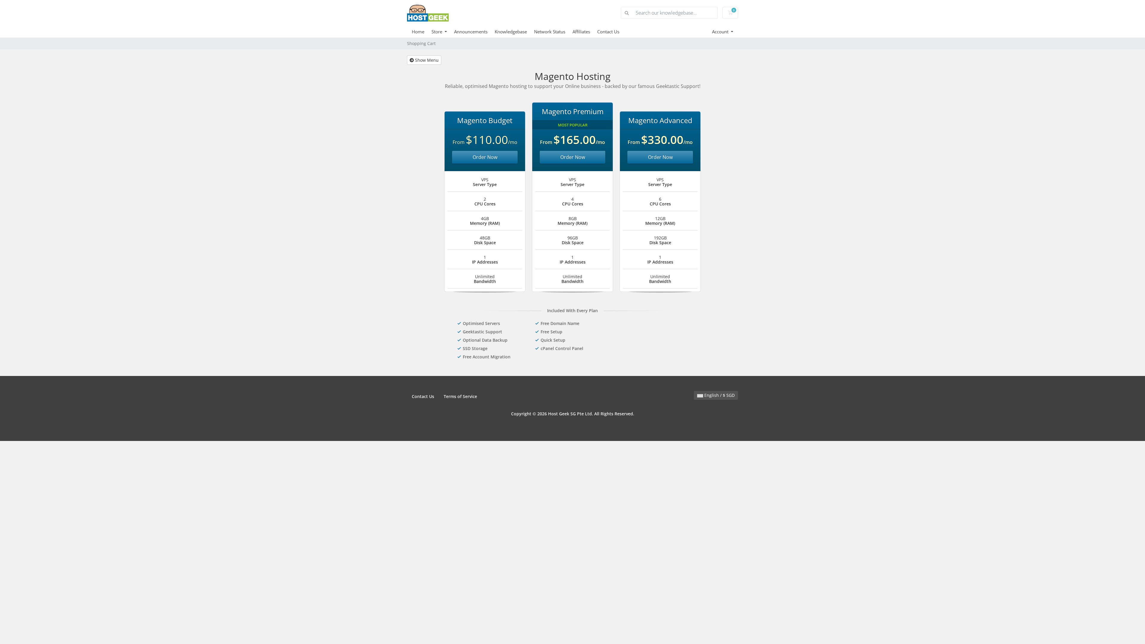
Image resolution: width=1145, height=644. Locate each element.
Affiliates (581, 32)
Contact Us (608, 32)
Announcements (471, 32)
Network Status (549, 32)
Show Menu (426, 60)
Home (418, 32)
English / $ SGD (719, 395)
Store (437, 32)
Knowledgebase (511, 32)
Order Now (485, 157)
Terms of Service (460, 396)
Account (721, 32)
